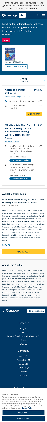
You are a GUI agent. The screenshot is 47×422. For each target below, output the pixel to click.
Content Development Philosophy (22, 336)
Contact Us (23, 332)
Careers (22, 364)
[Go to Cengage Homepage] (9, 15)
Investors (22, 367)
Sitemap (23, 344)
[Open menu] (43, 15)
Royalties (24, 375)
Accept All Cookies (23, 418)
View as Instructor (16, 66)
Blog (22, 328)
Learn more (31, 8)
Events (23, 340)
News (22, 371)
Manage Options (23, 413)
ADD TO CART (23, 251)
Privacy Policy (27, 408)
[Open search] (39, 15)
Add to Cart (34, 114)
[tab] (23, 80)
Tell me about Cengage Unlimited (17, 97)
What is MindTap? (12, 142)
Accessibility (22, 360)
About (22, 356)
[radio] (6, 101)
